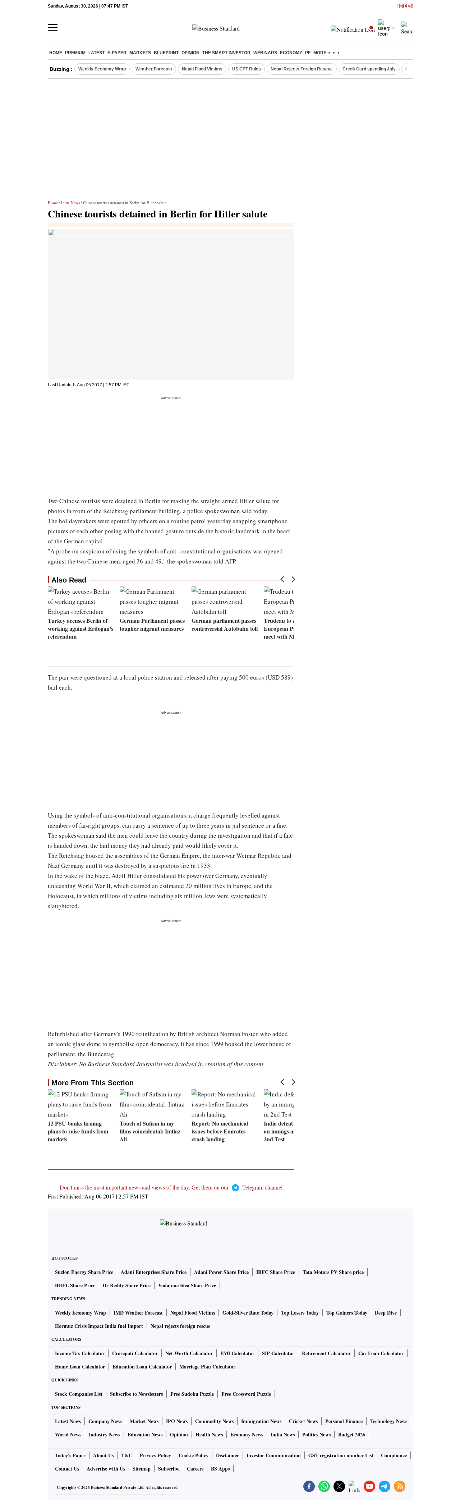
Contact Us (67, 1468)
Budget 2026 (351, 1434)
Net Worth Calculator (189, 1353)
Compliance (394, 1455)
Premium (75, 53)
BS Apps (220, 1468)
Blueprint (166, 53)
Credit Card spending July (369, 69)
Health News (209, 1434)
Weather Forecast (153, 69)
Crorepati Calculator (135, 1353)
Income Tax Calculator (80, 1353)
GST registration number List (340, 1455)
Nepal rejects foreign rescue (180, 1326)
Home (55, 53)
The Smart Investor (226, 53)
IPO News (177, 1421)
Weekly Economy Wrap (102, 69)
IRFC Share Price (275, 1272)
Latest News (68, 1421)
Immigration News (261, 1421)
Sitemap (142, 1468)
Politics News (316, 1434)
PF (307, 53)
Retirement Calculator (326, 1353)
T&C (126, 1455)
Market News (144, 1421)
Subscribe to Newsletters (136, 1394)
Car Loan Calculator (381, 1353)
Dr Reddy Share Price (127, 1285)
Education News (145, 1434)
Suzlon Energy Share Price (84, 1272)
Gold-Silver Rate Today (247, 1312)
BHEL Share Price (75, 1285)
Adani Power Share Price (221, 1272)
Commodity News (214, 1421)
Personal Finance (344, 1421)
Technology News (388, 1421)
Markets (140, 53)
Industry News (104, 1434)
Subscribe (168, 1468)
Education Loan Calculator (142, 1366)
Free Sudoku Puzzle (192, 1394)
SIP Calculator (278, 1353)
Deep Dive (386, 1312)
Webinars (265, 53)
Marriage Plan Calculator (207, 1366)
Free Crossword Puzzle (246, 1394)
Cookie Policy (193, 1455)
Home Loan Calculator (80, 1366)
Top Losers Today (300, 1312)
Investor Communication (274, 1455)
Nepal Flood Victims (202, 69)
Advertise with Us (106, 1468)
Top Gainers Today (346, 1312)
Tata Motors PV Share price (333, 1272)
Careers (195, 1468)
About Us (103, 1455)
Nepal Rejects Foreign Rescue (302, 69)
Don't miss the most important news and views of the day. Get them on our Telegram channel (171, 1187)
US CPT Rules (246, 69)
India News (70, 202)
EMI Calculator (237, 1353)
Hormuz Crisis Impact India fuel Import (99, 1326)
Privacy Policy (155, 1455)
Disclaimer (227, 1455)
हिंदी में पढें (405, 6)
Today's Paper (70, 1455)
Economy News (246, 1434)
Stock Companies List (78, 1394)
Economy (291, 53)
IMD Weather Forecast (138, 1312)
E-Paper (116, 53)
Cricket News (303, 1421)
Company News (105, 1421)
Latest (96, 53)
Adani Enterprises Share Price (154, 1272)
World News (68, 1434)
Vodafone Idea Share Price (187, 1285)
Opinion (190, 53)
